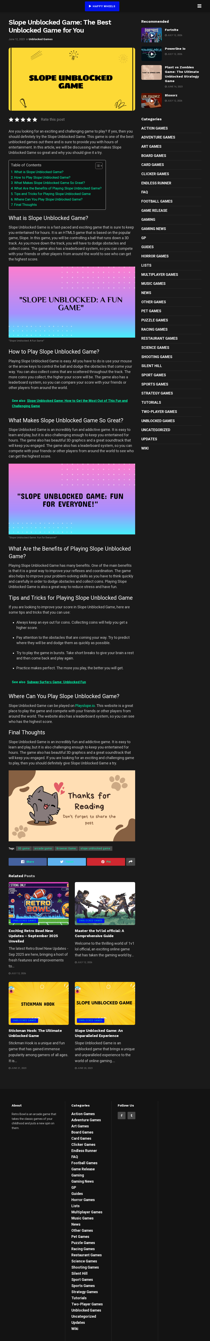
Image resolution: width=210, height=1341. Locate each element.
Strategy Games (157, 393)
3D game (24, 848)
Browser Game (66, 848)
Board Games (153, 156)
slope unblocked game (95, 848)
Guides (147, 247)
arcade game (43, 848)
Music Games (153, 284)
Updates (149, 439)
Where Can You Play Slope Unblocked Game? (48, 199)
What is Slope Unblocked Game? (38, 172)
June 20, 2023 (84, 1068)
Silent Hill (151, 366)
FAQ (144, 192)
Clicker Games (155, 174)
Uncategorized (155, 430)
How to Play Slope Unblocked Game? (42, 177)
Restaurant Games (159, 338)
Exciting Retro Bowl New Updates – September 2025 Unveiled (33, 936)
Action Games (154, 128)
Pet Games (151, 311)
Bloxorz (171, 95)
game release (154, 210)
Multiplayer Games (159, 275)
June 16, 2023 (175, 86)
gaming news (153, 229)
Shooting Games (156, 357)
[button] (97, 165)
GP (143, 238)
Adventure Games (158, 137)
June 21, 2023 (18, 1068)
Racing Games (154, 329)
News (146, 293)
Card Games (152, 165)
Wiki (145, 448)
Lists (146, 265)
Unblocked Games (40, 39)
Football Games (156, 201)
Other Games (153, 302)
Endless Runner (156, 183)
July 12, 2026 (18, 973)
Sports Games (154, 384)
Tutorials (151, 402)
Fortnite (171, 30)
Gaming (148, 219)
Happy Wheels (103, 6)
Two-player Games (159, 412)
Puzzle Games (154, 320)
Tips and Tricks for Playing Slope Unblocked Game (52, 194)
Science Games (155, 348)
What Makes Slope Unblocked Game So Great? (49, 183)
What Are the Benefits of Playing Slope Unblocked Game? (58, 188)
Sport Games (153, 375)
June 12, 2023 (17, 39)
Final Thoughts (25, 205)
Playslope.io (85, 705)
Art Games (151, 146)
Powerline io (175, 49)
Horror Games (155, 256)
